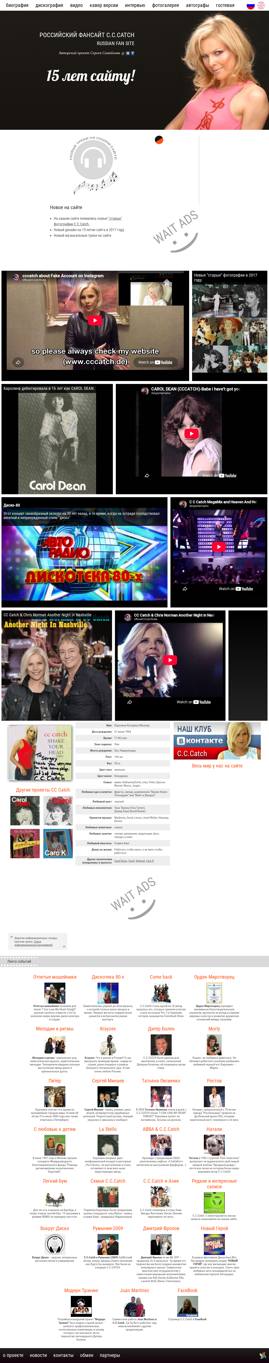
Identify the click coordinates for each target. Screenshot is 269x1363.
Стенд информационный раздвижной (33, 943)
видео (76, 5)
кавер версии (104, 5)
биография (17, 5)
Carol (131, 860)
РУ (253, 3)
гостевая (225, 5)
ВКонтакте (128, 53)
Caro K (150, 860)
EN (263, 3)
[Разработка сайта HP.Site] (263, 1357)
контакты (63, 1355)
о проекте (13, 1355)
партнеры (110, 1355)
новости (38, 1355)
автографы (197, 5)
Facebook (132, 53)
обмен (86, 1355)
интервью (135, 5)
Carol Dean (120, 860)
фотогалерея (165, 5)
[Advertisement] (177, 234)
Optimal (140, 860)
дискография (49, 5)
